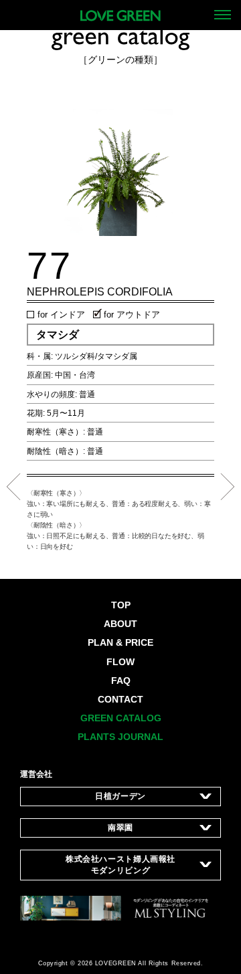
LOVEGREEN (116, 963)
